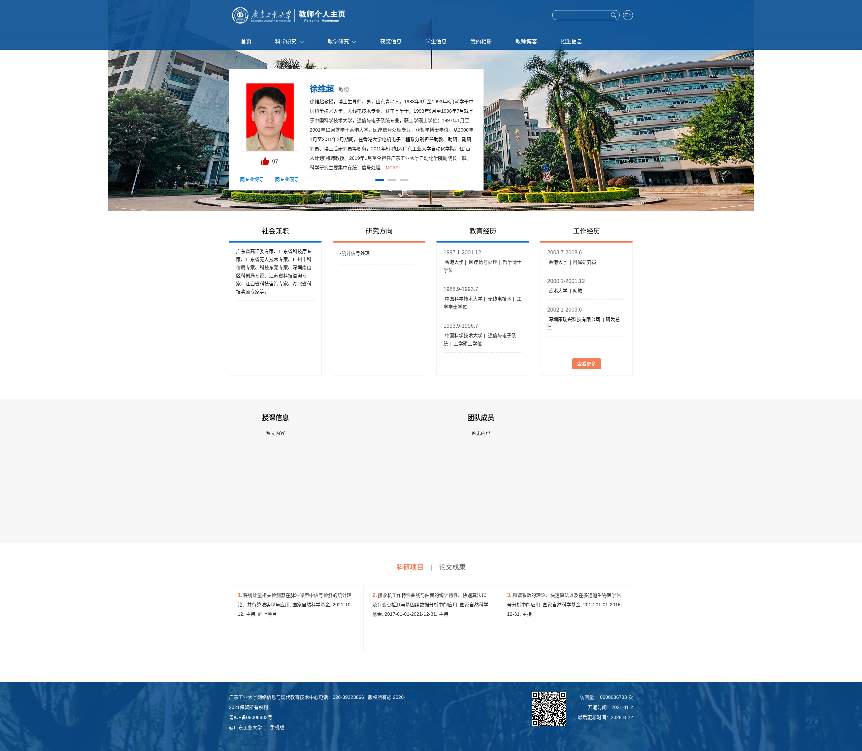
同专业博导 (252, 179)
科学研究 (286, 41)
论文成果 (452, 567)
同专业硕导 (287, 179)
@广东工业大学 (245, 727)
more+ (393, 168)
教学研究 (338, 41)
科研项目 (410, 567)
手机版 (277, 727)
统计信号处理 (355, 253)
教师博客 (526, 41)
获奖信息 (391, 41)
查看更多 (586, 363)
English (628, 16)
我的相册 (481, 41)
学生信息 (436, 41)
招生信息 (571, 41)
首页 (246, 41)
